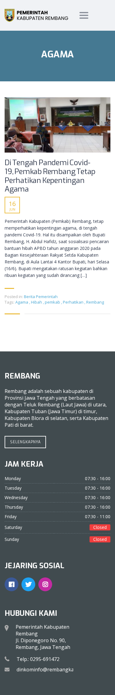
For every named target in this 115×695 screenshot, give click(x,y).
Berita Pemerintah (41, 296)
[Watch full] (57, 125)
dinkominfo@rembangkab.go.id (53, 669)
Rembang (95, 302)
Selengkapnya (25, 442)
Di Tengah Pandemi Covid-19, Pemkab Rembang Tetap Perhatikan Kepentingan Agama (50, 176)
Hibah (37, 302)
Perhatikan (73, 302)
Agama (22, 302)
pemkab (53, 302)
